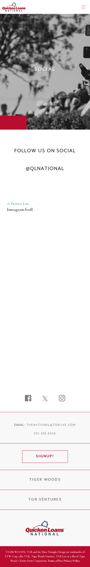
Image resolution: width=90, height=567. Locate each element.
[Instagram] (62, 398)
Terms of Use (55, 560)
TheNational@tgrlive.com (51, 425)
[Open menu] (83, 7)
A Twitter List (18, 203)
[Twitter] (45, 398)
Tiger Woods (45, 480)
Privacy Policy (71, 560)
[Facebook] (28, 398)
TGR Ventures (45, 500)
